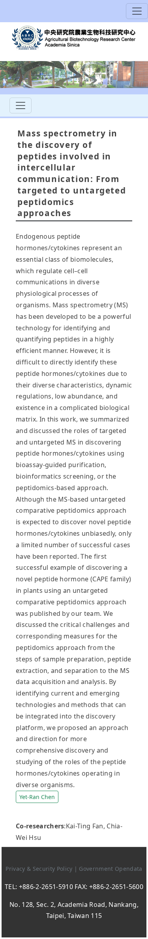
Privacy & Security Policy (40, 868)
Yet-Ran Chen (37, 797)
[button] (37, 795)
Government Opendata (110, 868)
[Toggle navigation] (137, 11)
